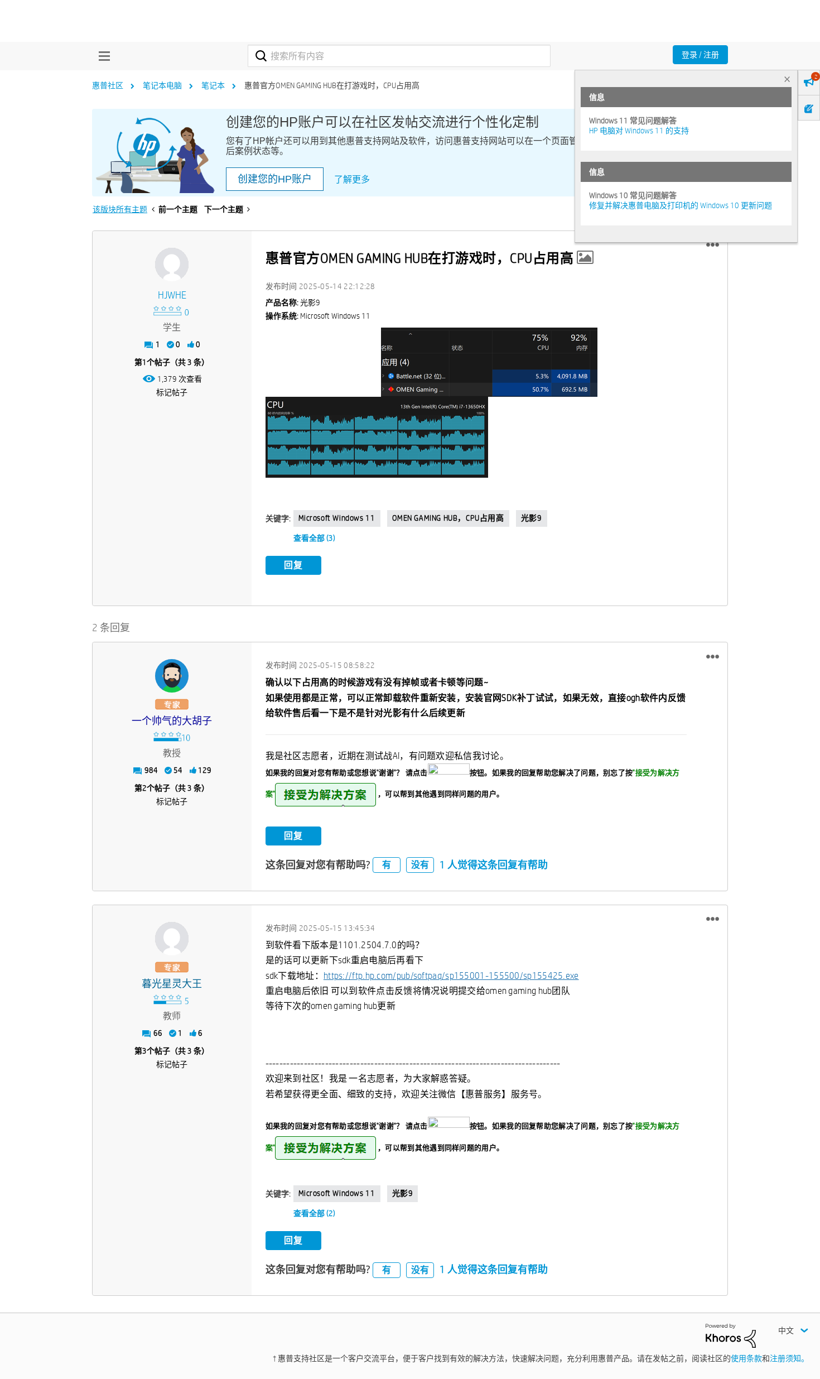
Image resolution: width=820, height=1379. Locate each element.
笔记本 (213, 85)
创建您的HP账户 (275, 179)
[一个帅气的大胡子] (172, 676)
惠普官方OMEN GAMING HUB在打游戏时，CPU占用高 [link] (331, 85)
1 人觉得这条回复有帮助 (494, 864)
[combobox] (399, 56)
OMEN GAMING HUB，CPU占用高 (448, 518)
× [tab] (787, 79)
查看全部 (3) (314, 538)
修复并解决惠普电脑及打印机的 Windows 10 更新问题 (680, 205)
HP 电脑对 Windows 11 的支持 (639, 131)
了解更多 (352, 179)
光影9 (531, 518)
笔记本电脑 (162, 85)
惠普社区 (107, 85)
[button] (712, 245)
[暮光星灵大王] (172, 938)
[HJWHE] (172, 264)
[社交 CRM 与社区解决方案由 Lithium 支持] (731, 1335)
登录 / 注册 (700, 55)
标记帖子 (171, 392)
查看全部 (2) (314, 1213)
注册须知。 (789, 1358)
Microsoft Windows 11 (336, 518)
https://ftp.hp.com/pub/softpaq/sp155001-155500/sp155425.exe (451, 976)
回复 (293, 565)
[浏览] (101, 56)
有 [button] (386, 865)
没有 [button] (420, 865)
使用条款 (746, 1358)
